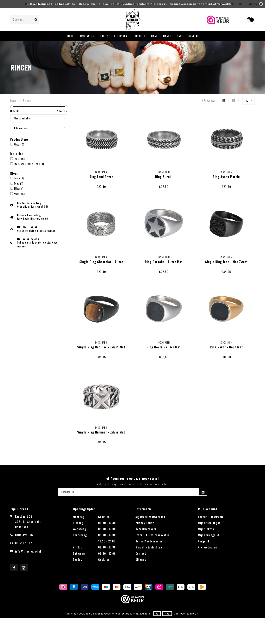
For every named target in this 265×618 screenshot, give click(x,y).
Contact (140, 553)
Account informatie (211, 516)
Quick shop (103, 171)
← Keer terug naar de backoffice (50, 4)
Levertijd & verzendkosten (152, 535)
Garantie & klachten (148, 547)
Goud (18, 183)
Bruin (19, 178)
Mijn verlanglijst (208, 535)
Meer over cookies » (185, 613)
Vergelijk (204, 541)
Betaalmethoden (146, 529)
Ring (19, 144)
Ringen (104, 36)
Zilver (19, 188)
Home (70, 36)
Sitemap (140, 559)
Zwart (19, 194)
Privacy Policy (144, 523)
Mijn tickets (206, 529)
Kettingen (120, 36)
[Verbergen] (261, 4)
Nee (167, 613)
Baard (167, 36)
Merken (193, 36)
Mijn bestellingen (209, 523)
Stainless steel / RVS (29, 164)
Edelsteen (21, 159)
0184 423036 (24, 535)
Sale (180, 36)
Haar (154, 36)
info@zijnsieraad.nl (28, 551)
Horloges (139, 36)
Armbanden (87, 36)
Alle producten (207, 547)
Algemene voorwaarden (150, 516)
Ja (157, 613)
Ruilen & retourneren (149, 541)
